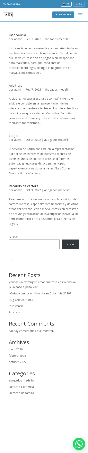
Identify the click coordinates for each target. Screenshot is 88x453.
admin (18, 39)
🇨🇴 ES (66, 4)
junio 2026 (16, 349)
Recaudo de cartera (23, 186)
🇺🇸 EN (78, 4)
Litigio (13, 135)
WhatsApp (65, 14)
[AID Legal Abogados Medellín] (8, 14)
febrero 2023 (17, 356)
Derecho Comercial (21, 387)
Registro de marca (21, 300)
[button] (79, 444)
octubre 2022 (17, 362)
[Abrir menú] (80, 15)
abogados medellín (57, 39)
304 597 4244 (13, 4)
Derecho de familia (21, 393)
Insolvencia (17, 35)
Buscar (13, 237)
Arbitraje (15, 85)
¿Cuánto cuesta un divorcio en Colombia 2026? (40, 293)
